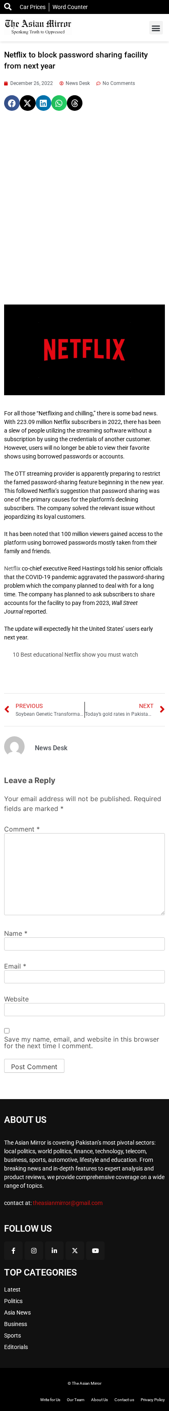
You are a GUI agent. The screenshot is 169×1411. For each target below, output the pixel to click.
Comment (22, 829)
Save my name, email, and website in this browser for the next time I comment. (81, 1042)
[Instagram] (34, 1250)
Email (15, 966)
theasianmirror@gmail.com (68, 1203)
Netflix (12, 568)
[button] (156, 27)
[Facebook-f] (13, 1250)
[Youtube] (95, 1250)
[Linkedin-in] (54, 1250)
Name (15, 933)
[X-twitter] (75, 1250)
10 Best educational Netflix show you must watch (75, 654)
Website (16, 999)
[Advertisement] (84, 207)
